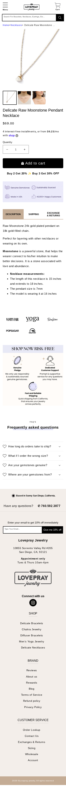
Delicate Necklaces (33, 647)
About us (31, 676)
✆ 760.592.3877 (49, 505)
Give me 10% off (52, 529)
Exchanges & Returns (31, 742)
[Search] (60, 17)
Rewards (31, 682)
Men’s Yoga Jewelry (31, 641)
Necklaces (16, 25)
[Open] (9, 792)
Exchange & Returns (53, 214)
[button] (5, 7)
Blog (31, 688)
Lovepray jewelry (27, 781)
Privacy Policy (33, 707)
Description (13, 214)
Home (6, 25)
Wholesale (31, 754)
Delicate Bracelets (31, 623)
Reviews (31, 670)
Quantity (7, 142)
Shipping (33, 214)
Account (33, 760)
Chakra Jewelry (31, 629)
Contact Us (32, 735)
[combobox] (33, 17)
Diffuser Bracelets (31, 635)
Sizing (32, 748)
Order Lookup (31, 729)
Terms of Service (31, 694)
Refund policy (31, 700)
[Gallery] (33, 67)
